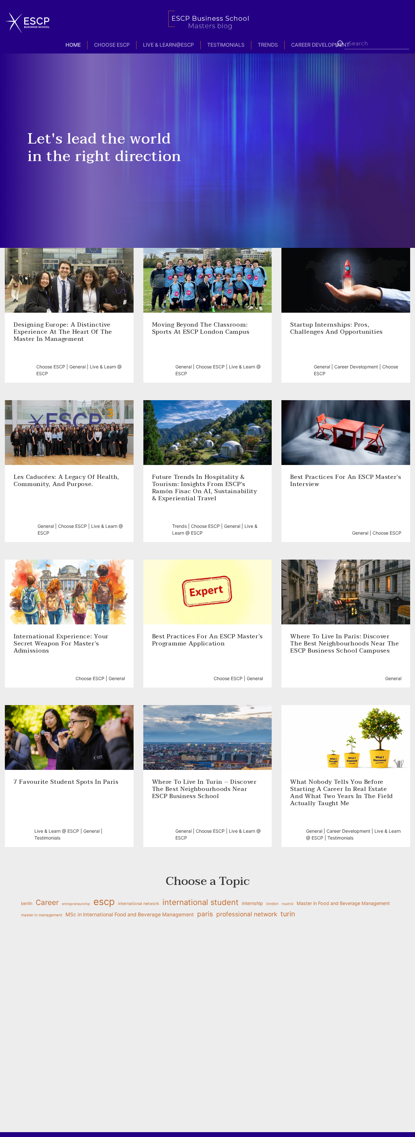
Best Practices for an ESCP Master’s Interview (345, 481)
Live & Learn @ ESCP (56, 831)
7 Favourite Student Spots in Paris (66, 782)
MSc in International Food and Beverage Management (129, 914)
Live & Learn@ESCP (168, 45)
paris (205, 914)
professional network (246, 914)
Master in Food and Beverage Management (343, 903)
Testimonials (225, 45)
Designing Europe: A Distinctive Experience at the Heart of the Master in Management (63, 332)
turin (287, 914)
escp (104, 901)
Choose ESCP (112, 45)
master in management (41, 915)
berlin (26, 903)
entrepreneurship (76, 904)
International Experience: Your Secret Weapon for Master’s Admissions (61, 644)
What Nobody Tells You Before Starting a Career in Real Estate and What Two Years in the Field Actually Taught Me (341, 793)
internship (252, 903)
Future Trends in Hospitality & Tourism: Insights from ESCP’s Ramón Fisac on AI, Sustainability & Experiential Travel (204, 488)
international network (138, 903)
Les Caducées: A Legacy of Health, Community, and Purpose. (66, 481)
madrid (287, 904)
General (77, 366)
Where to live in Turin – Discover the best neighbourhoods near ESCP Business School (204, 789)
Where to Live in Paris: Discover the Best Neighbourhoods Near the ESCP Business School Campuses (344, 644)
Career (47, 902)
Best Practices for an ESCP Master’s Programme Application (207, 640)
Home (73, 45)
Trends (268, 45)
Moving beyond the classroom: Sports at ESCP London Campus (201, 328)
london (272, 903)
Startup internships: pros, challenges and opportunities (336, 328)
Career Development (320, 45)
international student (200, 902)
